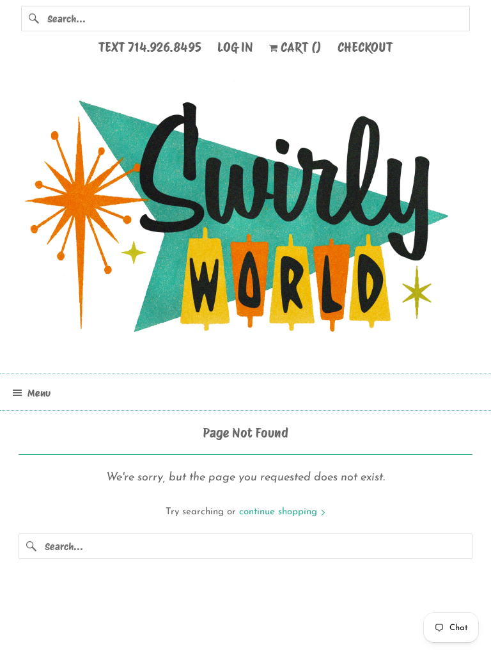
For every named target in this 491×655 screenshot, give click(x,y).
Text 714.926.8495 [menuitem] (149, 47)
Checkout (365, 47)
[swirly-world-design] (245, 222)
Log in (235, 47)
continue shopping (279, 512)
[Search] (34, 18)
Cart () (299, 47)
